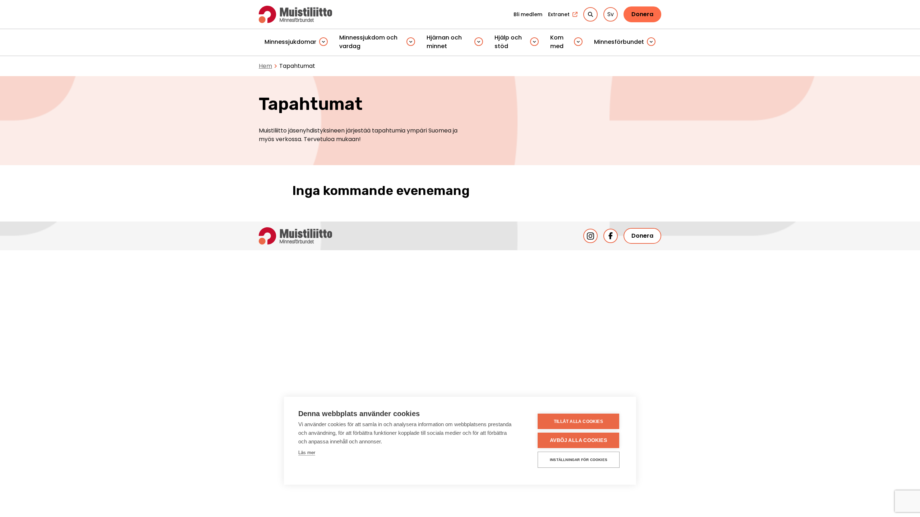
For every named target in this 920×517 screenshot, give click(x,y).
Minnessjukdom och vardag (368, 41)
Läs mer (306, 452)
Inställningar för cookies (578, 460)
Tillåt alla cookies (578, 421)
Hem (265, 66)
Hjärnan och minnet (444, 41)
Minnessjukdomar (290, 42)
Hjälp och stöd (508, 41)
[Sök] (590, 14)
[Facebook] (610, 236)
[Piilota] (323, 42)
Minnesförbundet (619, 42)
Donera (642, 14)
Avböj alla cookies (578, 440)
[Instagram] (590, 236)
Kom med (557, 41)
